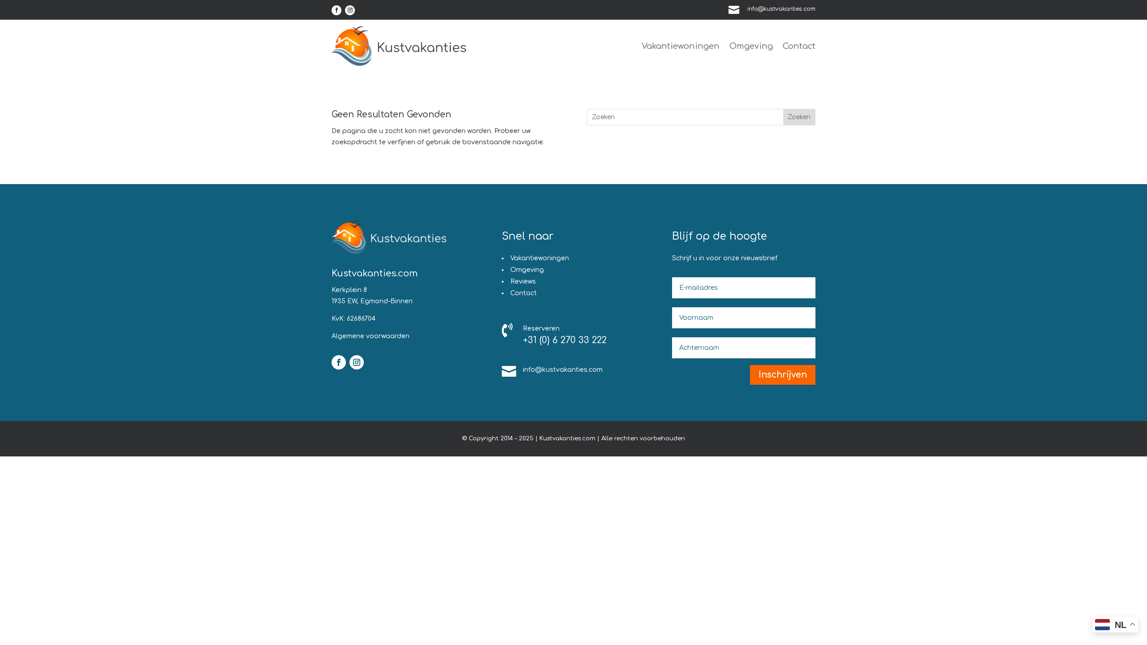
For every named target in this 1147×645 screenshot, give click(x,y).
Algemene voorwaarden (371, 336)
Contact (799, 46)
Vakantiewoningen (681, 46)
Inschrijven (783, 374)
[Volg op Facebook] (336, 10)
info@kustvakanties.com (781, 9)
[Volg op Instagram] (350, 10)
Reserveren (541, 328)
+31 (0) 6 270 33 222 (565, 340)
